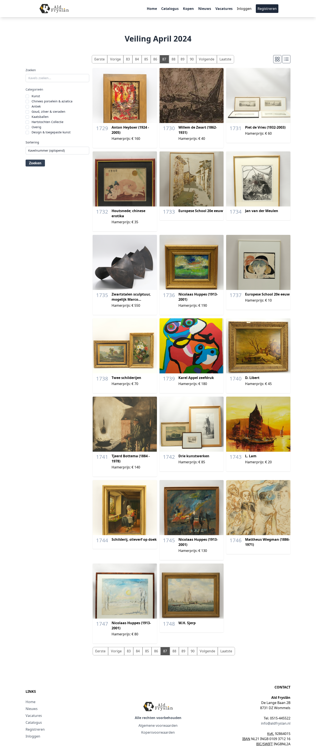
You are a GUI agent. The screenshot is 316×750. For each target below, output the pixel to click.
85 (146, 59)
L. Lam (250, 456)
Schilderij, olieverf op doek (134, 539)
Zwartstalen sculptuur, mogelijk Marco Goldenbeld (131, 299)
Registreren (267, 8)
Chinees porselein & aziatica (52, 101)
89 (182, 59)
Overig (36, 127)
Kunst (36, 96)
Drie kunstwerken (193, 456)
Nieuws (204, 8)
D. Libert (252, 377)
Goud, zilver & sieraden (48, 111)
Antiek (36, 106)
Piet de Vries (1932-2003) (265, 127)
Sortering (32, 142)
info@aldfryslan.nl (275, 723)
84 (137, 59)
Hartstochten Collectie (47, 122)
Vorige (115, 59)
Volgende (206, 59)
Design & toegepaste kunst (51, 132)
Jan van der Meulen (261, 210)
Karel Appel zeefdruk (196, 377)
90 (192, 59)
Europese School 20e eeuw (200, 210)
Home (152, 8)
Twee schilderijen (126, 377)
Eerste (99, 59)
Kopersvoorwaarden (158, 732)
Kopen (188, 8)
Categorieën (34, 89)
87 (164, 59)
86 (155, 59)
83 (128, 59)
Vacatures (224, 8)
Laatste (225, 59)
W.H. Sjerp (187, 623)
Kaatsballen (40, 117)
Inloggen (244, 8)
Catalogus (170, 8)
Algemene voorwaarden (158, 725)
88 (173, 59)
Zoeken (31, 70)
